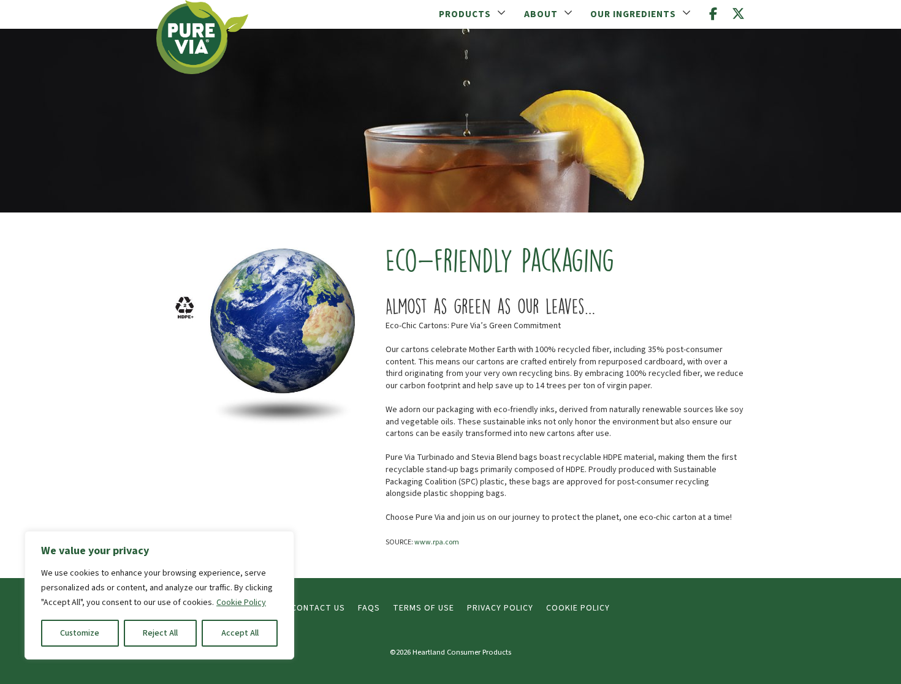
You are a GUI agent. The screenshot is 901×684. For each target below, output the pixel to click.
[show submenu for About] (568, 13)
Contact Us (318, 608)
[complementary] (159, 595)
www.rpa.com (436, 542)
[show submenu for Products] (501, 13)
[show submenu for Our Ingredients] (686, 13)
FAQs (369, 608)
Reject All (160, 633)
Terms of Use (423, 608)
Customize (79, 633)
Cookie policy (578, 608)
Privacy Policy (500, 608)
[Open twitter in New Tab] (738, 14)
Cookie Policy (241, 602)
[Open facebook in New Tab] (713, 14)
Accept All (240, 633)
